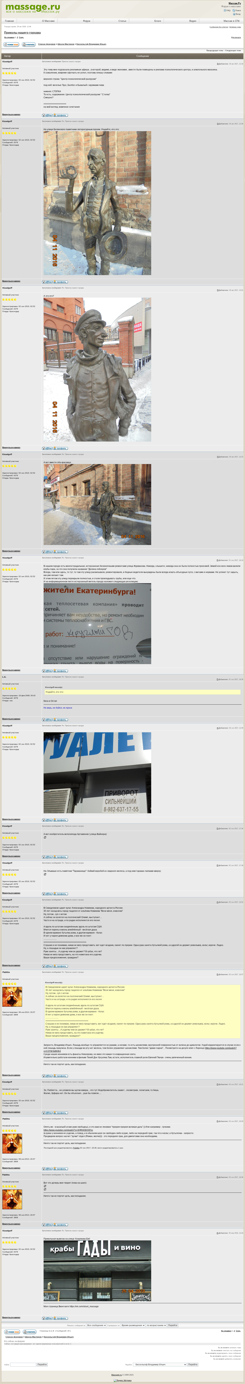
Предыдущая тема (214, 50)
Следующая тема (233, 50)
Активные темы (235, 27)
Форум (86, 21)
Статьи (122, 21)
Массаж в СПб (231, 21)
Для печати (236, 37)
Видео (192, 21)
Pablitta (76, 1148)
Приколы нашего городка (22, 32)
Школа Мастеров (66, 44)
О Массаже (48, 21)
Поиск (238, 10)
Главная (9, 21)
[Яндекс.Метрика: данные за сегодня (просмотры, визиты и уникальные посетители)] (122, 1380)
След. (21, 37)
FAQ (228, 10)
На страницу (9, 37)
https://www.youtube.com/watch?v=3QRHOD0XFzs (68, 1130)
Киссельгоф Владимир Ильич (91, 44)
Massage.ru (116, 1375)
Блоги (157, 21)
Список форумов (46, 44)
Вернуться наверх (11, 114)
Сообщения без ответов (219, 27)
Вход (237, 14)
